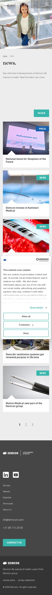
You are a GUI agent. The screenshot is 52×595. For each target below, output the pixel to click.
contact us (14, 542)
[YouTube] (16, 475)
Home (5, 56)
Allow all (26, 316)
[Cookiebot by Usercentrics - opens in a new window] (37, 260)
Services (6, 485)
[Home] (15, 4)
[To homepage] (14, 453)
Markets (6, 491)
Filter (41, 113)
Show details (36, 307)
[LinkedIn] (6, 475)
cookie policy (9, 580)
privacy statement (26, 580)
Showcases (8, 503)
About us (7, 509)
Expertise (7, 497)
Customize (24, 325)
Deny (26, 333)
